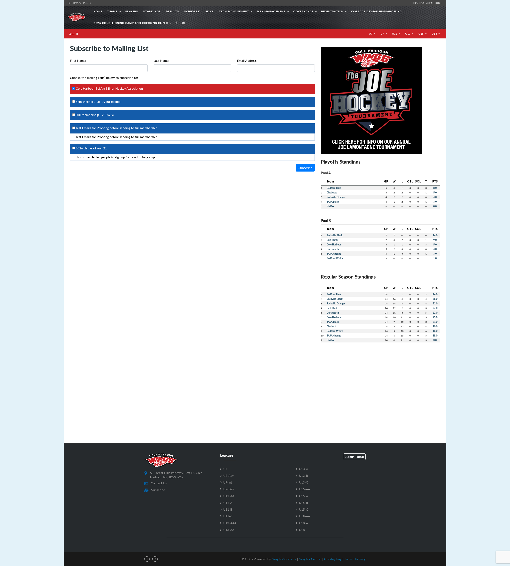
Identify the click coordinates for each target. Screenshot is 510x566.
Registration (332, 11)
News (209, 11)
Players (131, 11)
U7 (371, 33)
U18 (435, 33)
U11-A (227, 503)
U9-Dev (228, 489)
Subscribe (305, 168)
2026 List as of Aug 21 (91, 148)
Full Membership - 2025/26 (94, 115)
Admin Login (434, 2)
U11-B (73, 33)
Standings (152, 11)
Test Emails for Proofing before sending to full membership (116, 128)
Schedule (192, 11)
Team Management (234, 11)
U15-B (303, 503)
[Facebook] (176, 23)
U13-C (303, 482)
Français (419, 2)
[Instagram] (183, 23)
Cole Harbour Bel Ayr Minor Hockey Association (109, 88)
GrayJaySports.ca (284, 559)
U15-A (303, 496)
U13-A (303, 469)
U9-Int (227, 482)
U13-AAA (229, 523)
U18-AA (304, 516)
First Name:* (78, 60)
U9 (383, 33)
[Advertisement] (380, 383)
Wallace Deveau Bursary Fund (376, 11)
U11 (395, 33)
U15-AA (304, 489)
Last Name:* (162, 60)
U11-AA (228, 496)
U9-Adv (228, 476)
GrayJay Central (310, 559)
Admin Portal (354, 456)
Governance (303, 11)
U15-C (303, 509)
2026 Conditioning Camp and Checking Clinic (130, 23)
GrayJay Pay (332, 559)
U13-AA (228, 530)
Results (172, 11)
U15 (421, 33)
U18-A (303, 523)
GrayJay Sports (81, 2)
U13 (408, 33)
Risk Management (271, 11)
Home (97, 11)
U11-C (227, 516)
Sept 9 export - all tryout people (97, 101)
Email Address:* (248, 60)
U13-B (303, 476)
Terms (348, 559)
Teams (112, 11)
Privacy (360, 559)
